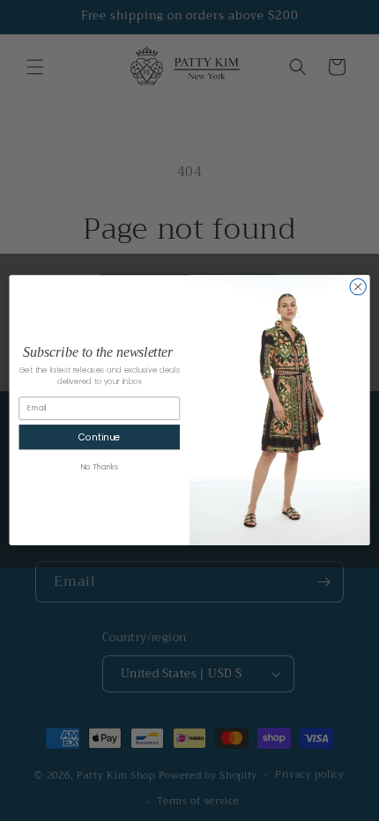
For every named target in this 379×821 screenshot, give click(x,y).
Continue (99, 437)
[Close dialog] (358, 287)
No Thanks (99, 467)
